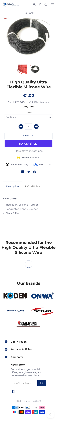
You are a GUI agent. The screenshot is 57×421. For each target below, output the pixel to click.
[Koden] (15, 295)
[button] (34, 4)
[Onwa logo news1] (42, 295)
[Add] (36, 126)
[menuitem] (34, 4)
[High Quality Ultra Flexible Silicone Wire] (22, 69)
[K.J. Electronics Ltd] (11, 4)
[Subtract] (21, 126)
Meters (28, 113)
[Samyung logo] (29, 324)
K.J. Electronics (39, 102)
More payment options (29, 150)
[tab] (12, 186)
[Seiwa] (42, 311)
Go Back (29, 12)
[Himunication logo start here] (15, 311)
